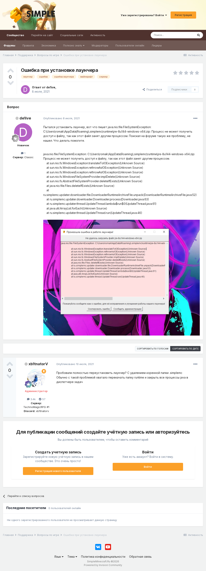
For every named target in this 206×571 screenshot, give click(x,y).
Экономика (48, 45)
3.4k (33, 399)
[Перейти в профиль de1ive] (25, 89)
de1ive (25, 118)
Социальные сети (71, 35)
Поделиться (153, 89)
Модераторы (100, 45)
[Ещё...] (195, 118)
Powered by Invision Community (103, 565)
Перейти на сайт (42, 35)
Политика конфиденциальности (103, 556)
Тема (71, 556)
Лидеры (156, 45)
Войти (148, 466)
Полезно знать (73, 45)
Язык (58, 556)
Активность (97, 35)
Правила (28, 45)
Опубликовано (61, 118)
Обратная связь (140, 556)
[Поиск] (198, 35)
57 (43, 399)
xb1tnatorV (38, 364)
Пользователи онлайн (129, 45)
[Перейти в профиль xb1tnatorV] (36, 378)
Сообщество (15, 35)
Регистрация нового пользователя (58, 471)
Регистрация (183, 15)
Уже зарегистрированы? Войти (143, 15)
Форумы (9, 45)
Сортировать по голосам (152, 348)
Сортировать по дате (185, 348)
